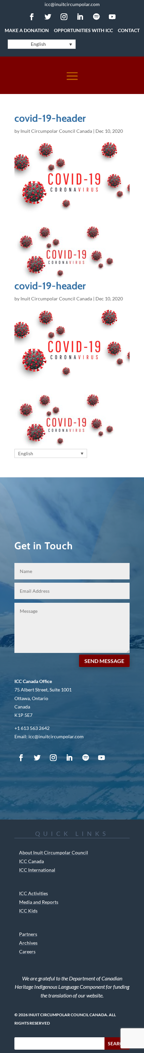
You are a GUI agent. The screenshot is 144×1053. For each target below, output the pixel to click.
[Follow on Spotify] (96, 16)
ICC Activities (33, 893)
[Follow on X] (48, 16)
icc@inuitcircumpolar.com (72, 4)
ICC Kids (28, 911)
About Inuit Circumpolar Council (53, 852)
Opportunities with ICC (83, 30)
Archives (28, 943)
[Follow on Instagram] (64, 16)
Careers (27, 951)
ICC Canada (31, 861)
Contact (129, 30)
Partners (28, 934)
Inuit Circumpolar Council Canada (56, 131)
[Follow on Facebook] (32, 16)
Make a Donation (27, 30)
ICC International (37, 870)
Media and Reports (38, 902)
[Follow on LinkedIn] (80, 16)
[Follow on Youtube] (112, 16)
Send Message (104, 661)
